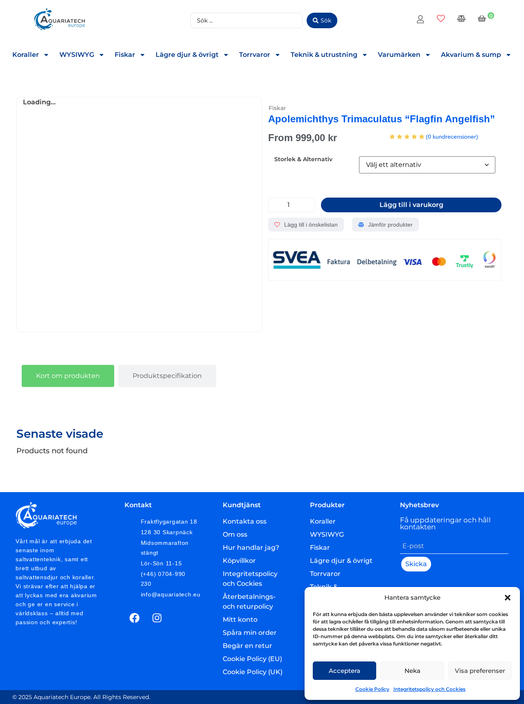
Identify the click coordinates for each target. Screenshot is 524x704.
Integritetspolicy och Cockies (429, 689)
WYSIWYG (76, 54)
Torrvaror (254, 54)
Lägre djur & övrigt (187, 54)
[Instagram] (157, 617)
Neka (412, 671)
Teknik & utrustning (324, 54)
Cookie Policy (372, 689)
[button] (508, 598)
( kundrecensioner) (452, 136)
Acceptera (344, 671)
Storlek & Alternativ (303, 159)
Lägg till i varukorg (411, 205)
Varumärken (399, 54)
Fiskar (125, 54)
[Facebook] (134, 617)
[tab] (68, 376)
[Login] (421, 20)
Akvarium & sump (471, 54)
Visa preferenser (480, 671)
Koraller (25, 54)
